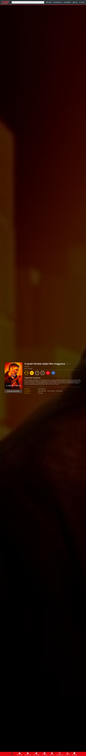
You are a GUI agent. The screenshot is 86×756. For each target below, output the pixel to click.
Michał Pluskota (51, 391)
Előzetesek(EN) (36, 753)
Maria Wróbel (59, 391)
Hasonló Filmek (59, 753)
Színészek (68, 2)
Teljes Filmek (19, 753)
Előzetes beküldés (13, 391)
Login (82, 2)
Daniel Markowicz (42, 389)
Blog (75, 2)
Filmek (49, 2)
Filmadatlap (12, 754)
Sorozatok (58, 2)
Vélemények (74, 753)
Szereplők (68, 753)
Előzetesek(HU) (27, 753)
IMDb (32, 372)
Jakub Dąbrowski (42, 391)
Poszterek (52, 753)
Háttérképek (45, 753)
